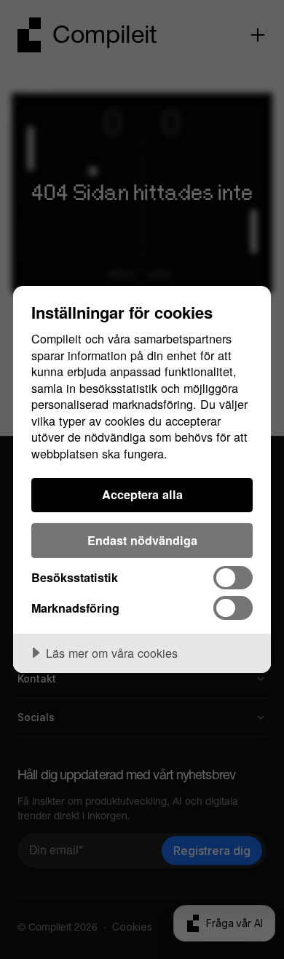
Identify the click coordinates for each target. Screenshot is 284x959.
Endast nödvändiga (142, 540)
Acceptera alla (142, 494)
